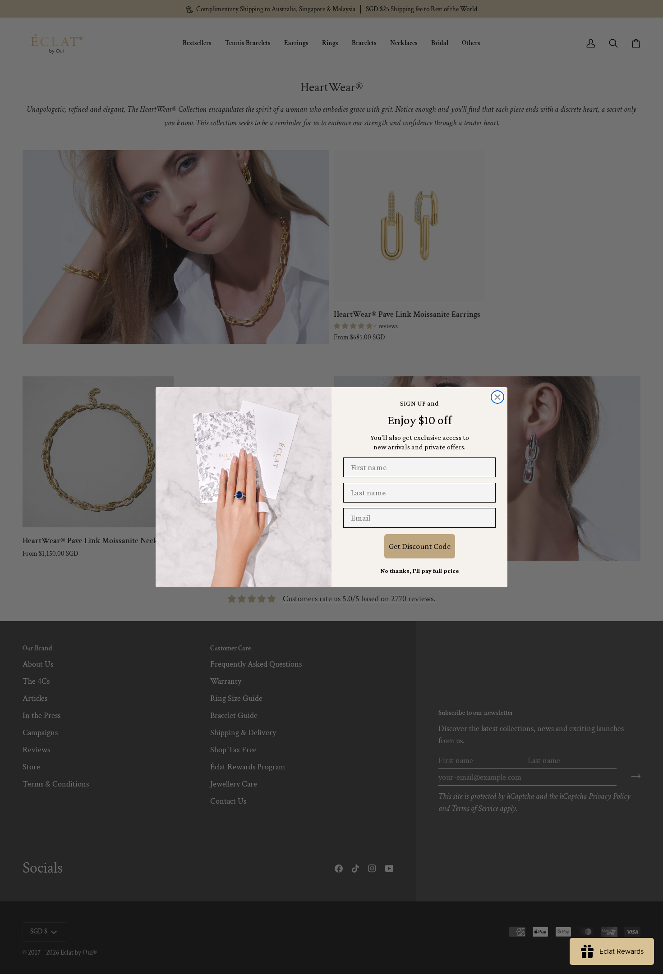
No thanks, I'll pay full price (419, 570)
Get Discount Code (420, 546)
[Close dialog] (497, 397)
